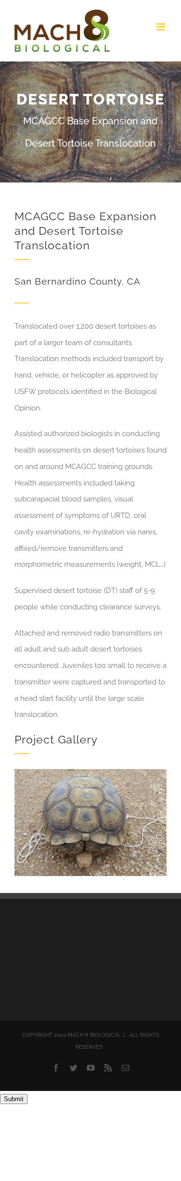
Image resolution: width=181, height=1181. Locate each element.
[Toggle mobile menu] (161, 27)
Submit (14, 1099)
